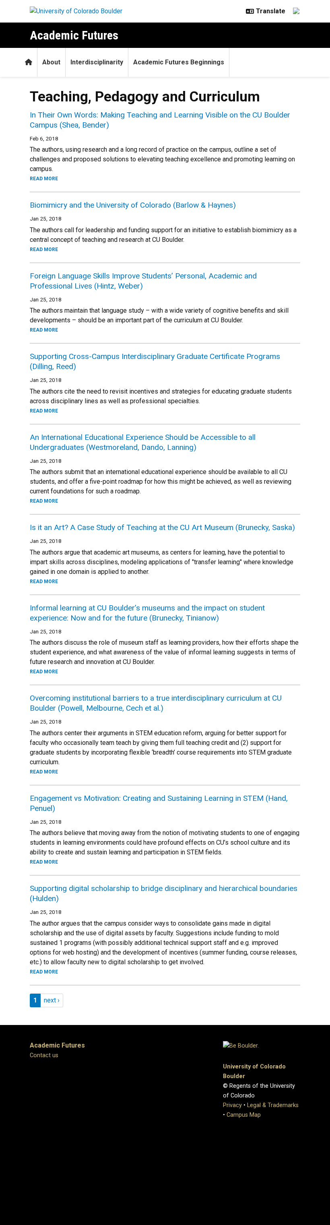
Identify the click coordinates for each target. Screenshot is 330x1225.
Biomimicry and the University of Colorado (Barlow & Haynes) (133, 205)
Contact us (44, 1055)
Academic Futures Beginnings (178, 62)
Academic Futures (74, 35)
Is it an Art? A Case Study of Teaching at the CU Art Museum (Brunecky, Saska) (162, 527)
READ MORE (44, 178)
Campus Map (244, 1115)
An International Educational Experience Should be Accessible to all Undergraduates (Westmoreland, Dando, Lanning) (143, 442)
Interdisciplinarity (96, 62)
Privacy (232, 1105)
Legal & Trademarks (273, 1105)
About (51, 62)
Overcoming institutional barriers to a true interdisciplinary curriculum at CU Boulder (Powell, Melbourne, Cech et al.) (156, 703)
